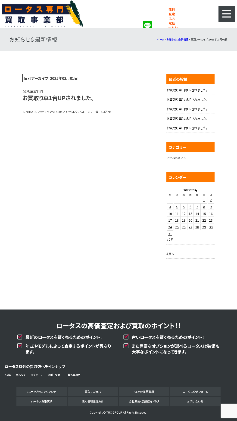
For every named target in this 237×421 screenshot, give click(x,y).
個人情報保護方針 (93, 401)
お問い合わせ (195, 401)
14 (197, 213)
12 (184, 213)
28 (197, 227)
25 (177, 227)
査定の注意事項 (144, 391)
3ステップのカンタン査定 (41, 391)
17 (170, 220)
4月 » (170, 253)
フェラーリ (37, 375)
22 (204, 220)
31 (170, 234)
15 (204, 213)
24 (170, 227)
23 (211, 220)
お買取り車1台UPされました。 (187, 90)
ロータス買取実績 (42, 401)
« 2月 (170, 239)
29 (204, 227)
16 (211, 213)
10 (170, 213)
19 (184, 220)
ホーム (160, 39)
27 (190, 227)
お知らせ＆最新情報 (177, 39)
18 (177, 220)
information (176, 158)
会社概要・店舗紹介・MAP (144, 401)
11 (177, 213)
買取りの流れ (93, 391)
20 (190, 220)
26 (184, 227)
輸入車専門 (74, 375)
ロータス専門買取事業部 (43, 14)
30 (211, 227)
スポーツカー (55, 375)
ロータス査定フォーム (195, 391)
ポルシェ (21, 375)
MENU (226, 14)
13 (190, 213)
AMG (8, 375)
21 (197, 220)
